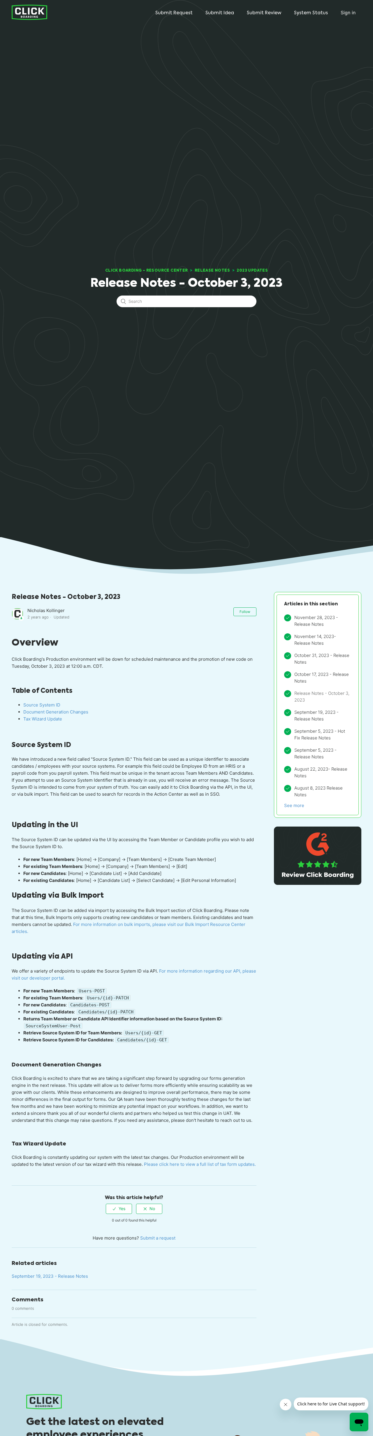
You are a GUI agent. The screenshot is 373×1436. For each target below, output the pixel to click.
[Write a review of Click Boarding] (317, 883)
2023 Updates (252, 270)
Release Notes (212, 270)
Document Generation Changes (55, 712)
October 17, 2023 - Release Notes (321, 678)
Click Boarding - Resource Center (146, 270)
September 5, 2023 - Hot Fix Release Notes (319, 734)
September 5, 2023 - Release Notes (315, 753)
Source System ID (41, 705)
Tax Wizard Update (42, 719)
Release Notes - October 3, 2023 (321, 696)
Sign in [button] (348, 12)
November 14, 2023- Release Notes (315, 640)
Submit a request (157, 1238)
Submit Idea (219, 13)
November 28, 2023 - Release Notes (316, 621)
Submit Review (264, 13)
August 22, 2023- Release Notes (320, 772)
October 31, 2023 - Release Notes (321, 659)
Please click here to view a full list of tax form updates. (199, 1164)
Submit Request (174, 13)
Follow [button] (245, 611)
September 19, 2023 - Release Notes (50, 1276)
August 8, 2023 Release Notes (318, 791)
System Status (311, 13)
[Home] (29, 12)
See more (294, 805)
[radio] (119, 1209)
